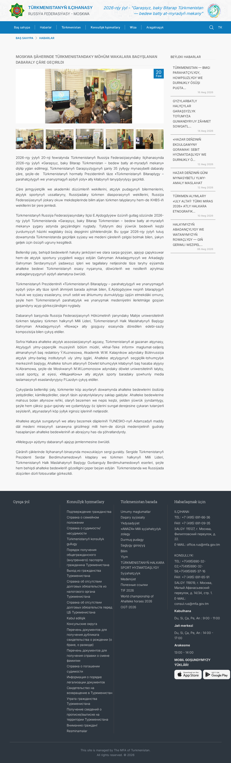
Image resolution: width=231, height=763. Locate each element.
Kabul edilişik (76, 618)
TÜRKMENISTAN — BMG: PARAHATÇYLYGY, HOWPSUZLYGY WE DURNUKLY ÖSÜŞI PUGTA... (191, 78)
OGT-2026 (128, 607)
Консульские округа (82, 624)
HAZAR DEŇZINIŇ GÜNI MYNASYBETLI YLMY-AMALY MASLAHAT (190, 178)
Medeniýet (128, 579)
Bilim (124, 551)
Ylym (124, 557)
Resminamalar (77, 731)
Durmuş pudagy (132, 539)
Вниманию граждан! (82, 725)
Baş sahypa (22, 27)
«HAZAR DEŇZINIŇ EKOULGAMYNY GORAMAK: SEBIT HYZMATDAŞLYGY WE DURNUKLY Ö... (189, 149)
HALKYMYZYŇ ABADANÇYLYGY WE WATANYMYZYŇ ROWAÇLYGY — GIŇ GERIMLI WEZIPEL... (188, 234)
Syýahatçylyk (130, 573)
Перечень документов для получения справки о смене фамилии (88, 655)
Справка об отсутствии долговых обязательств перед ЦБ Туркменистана (89, 607)
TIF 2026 (127, 590)
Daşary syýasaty (133, 517)
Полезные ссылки (134, 585)
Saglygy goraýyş (133, 545)
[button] (21, 96)
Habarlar (46, 27)
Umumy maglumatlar (136, 511)
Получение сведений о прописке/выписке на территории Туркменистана (87, 714)
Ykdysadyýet (130, 523)
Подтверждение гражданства (89, 511)
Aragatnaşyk (155, 27)
